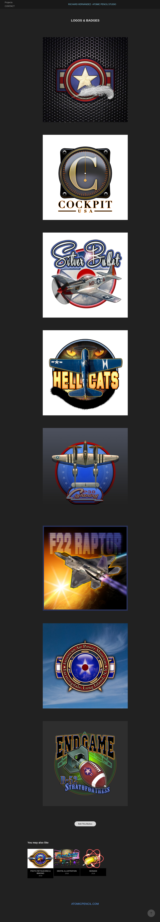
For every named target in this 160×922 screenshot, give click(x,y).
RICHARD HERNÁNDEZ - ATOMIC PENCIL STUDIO (92, 4)
